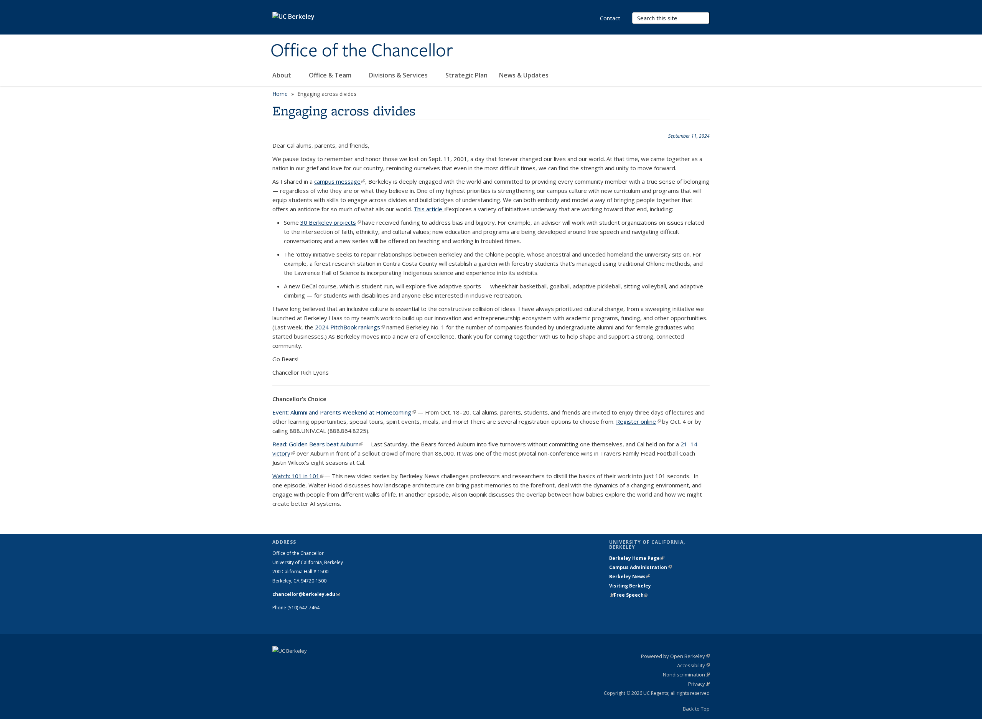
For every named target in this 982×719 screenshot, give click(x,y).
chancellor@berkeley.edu (306, 594)
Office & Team (331, 75)
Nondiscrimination (686, 674)
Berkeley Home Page (636, 558)
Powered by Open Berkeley (675, 656)
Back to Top (696, 708)
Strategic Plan (466, 75)
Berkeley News (629, 576)
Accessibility (693, 665)
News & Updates (524, 75)
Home (280, 93)
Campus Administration (640, 567)
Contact (610, 18)
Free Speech (631, 595)
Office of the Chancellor (361, 51)
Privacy (699, 683)
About (282, 75)
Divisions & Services (399, 75)
